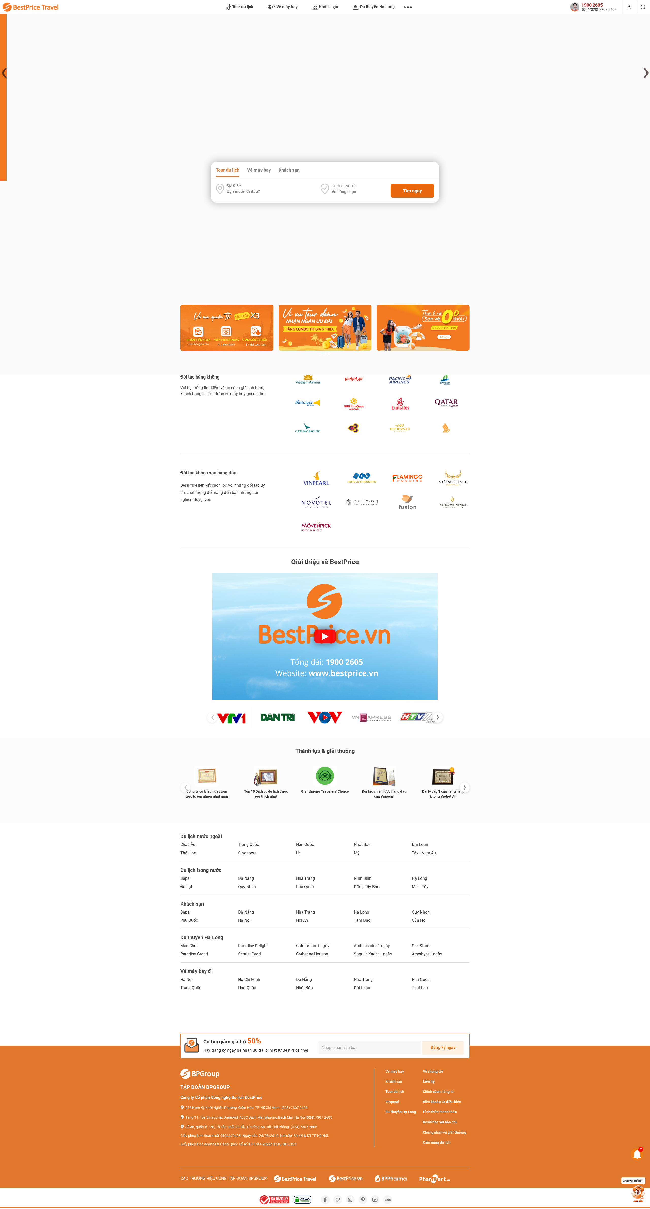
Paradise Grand (194, 954)
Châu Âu (188, 844)
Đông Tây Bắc (366, 886)
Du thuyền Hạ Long (377, 6)
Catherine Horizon (312, 954)
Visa (397, 269)
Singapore (247, 853)
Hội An (302, 920)
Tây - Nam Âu (424, 853)
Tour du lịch (242, 6)
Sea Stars (420, 945)
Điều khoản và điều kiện (442, 1102)
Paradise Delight (253, 945)
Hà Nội (244, 920)
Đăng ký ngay (443, 1047)
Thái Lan (188, 853)
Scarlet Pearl (249, 954)
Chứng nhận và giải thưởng (444, 1132)
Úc (298, 853)
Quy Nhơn (247, 886)
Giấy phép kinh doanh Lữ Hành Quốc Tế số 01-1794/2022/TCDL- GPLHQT (238, 1144)
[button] (320, 160)
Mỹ (357, 853)
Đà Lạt (186, 886)
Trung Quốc (248, 844)
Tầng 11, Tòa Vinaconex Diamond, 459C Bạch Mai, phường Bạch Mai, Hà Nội (245, 1117)
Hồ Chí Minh (249, 979)
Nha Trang (305, 878)
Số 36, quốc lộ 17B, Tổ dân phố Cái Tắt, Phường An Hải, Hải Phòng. (237, 1127)
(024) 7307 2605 (319, 1117)
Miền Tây (420, 886)
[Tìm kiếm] (643, 7)
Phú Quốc (305, 886)
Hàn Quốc (305, 844)
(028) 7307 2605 (294, 1108)
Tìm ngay (412, 190)
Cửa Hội (419, 920)
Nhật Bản (362, 844)
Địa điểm (234, 186)
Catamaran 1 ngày (312, 945)
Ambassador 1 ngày (372, 945)
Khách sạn (328, 6)
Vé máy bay (287, 6)
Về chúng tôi (433, 1071)
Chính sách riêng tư (438, 1092)
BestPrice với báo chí (440, 1122)
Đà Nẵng (246, 878)
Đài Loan (420, 844)
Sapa (185, 878)
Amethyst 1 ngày (427, 954)
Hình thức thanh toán (440, 1112)
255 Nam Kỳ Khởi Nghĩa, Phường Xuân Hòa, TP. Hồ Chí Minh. (233, 1108)
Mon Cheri (189, 945)
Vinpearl (392, 1102)
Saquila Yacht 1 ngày (373, 954)
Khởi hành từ (344, 186)
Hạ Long (419, 878)
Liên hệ (429, 1081)
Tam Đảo (362, 920)
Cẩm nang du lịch (436, 1142)
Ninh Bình (362, 878)
